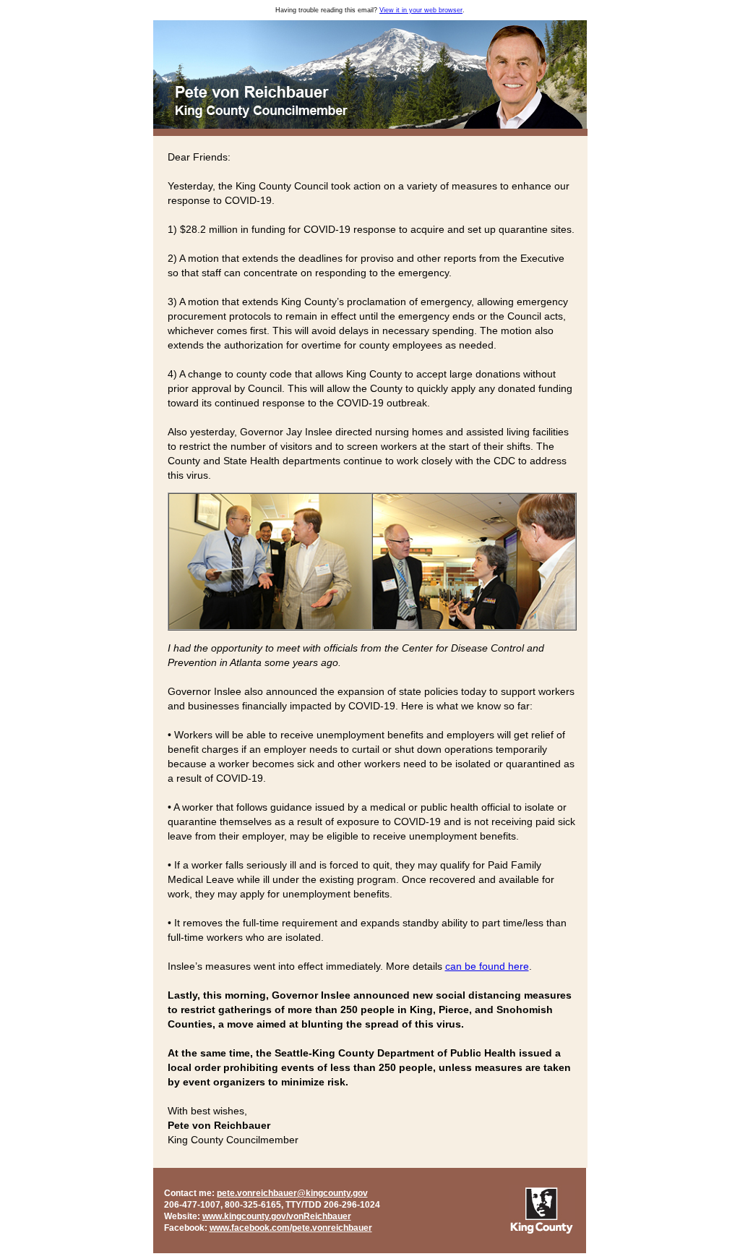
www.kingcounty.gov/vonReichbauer (276, 1216)
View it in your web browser (420, 10)
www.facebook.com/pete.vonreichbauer (291, 1228)
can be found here (487, 966)
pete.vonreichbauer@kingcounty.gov (292, 1193)
